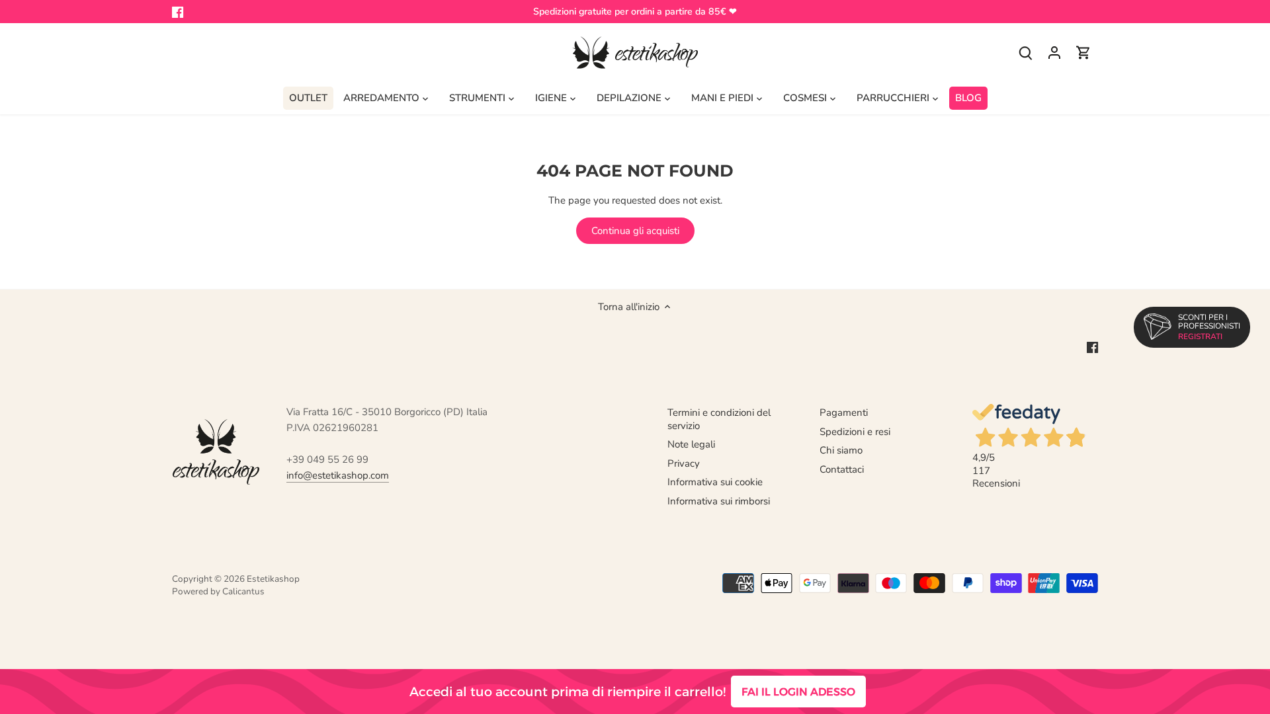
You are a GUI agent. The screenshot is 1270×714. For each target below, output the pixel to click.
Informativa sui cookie (715, 482)
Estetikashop (273, 579)
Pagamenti (844, 412)
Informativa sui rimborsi (718, 501)
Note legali (691, 444)
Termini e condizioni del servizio (719, 419)
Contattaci (842, 469)
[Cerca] (1025, 52)
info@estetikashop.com (337, 475)
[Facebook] (177, 12)
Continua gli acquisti (635, 230)
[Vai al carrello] (1083, 52)
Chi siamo (841, 450)
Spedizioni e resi (855, 431)
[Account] (1054, 52)
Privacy (683, 463)
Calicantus (243, 591)
